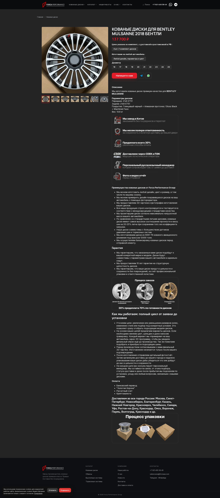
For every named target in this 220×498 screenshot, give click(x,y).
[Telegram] (175, 4)
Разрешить (65, 490)
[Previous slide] (45, 60)
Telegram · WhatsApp (158, 478)
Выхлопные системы (94, 478)
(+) (114, 67)
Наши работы (105, 4)
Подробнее (38, 493)
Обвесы (89, 474)
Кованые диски (77, 4)
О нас (117, 4)
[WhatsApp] (170, 4)
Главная (40, 17)
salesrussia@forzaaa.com (159, 474)
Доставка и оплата (125, 485)
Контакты (127, 4)
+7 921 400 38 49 (160, 4)
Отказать (52, 490)
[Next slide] (104, 60)
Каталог (91, 4)
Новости (121, 478)
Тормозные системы (94, 481)
